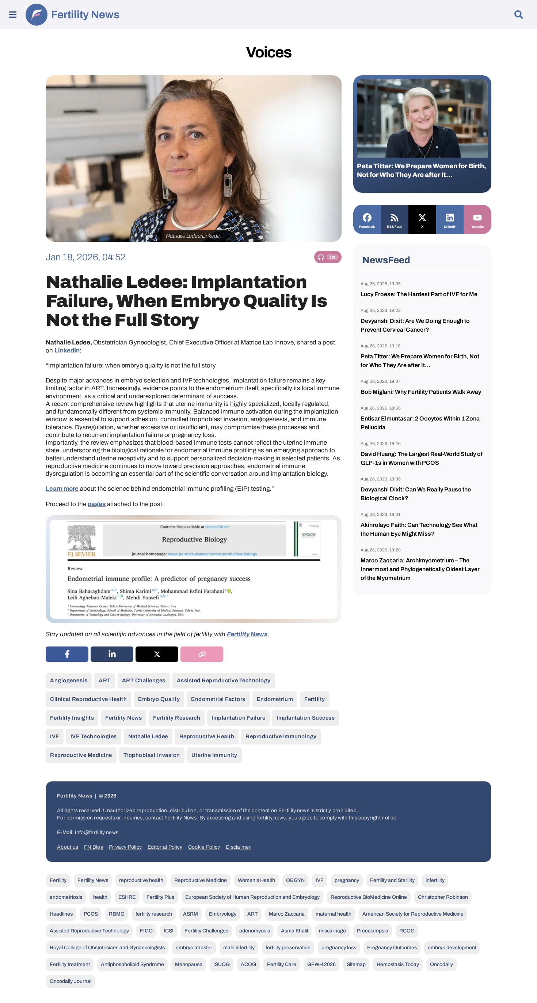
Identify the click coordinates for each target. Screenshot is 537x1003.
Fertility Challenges (206, 931)
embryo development (452, 947)
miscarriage (332, 931)
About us (67, 847)
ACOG (248, 964)
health (100, 897)
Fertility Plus (160, 897)
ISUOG (221, 964)
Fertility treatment (70, 964)
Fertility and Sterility (392, 880)
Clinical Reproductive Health (88, 699)
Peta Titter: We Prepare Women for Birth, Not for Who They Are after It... (421, 170)
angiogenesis (68, 680)
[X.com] (422, 216)
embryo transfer (194, 947)
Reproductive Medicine (81, 755)
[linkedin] (112, 654)
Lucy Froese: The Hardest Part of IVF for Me (419, 294)
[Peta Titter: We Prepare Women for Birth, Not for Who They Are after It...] (422, 118)
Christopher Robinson (443, 897)
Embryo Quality (159, 699)
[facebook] (67, 654)
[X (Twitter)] (157, 654)
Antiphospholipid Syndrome (132, 964)
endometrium (275, 699)
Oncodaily (441, 964)
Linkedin (450, 227)
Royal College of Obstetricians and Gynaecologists (107, 947)
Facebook (367, 227)
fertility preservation (288, 947)
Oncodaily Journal (70, 981)
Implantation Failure (238, 718)
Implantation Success (306, 718)
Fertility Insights (72, 718)
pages (97, 504)
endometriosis (66, 897)
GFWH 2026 (321, 964)
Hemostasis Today (398, 964)
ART (105, 680)
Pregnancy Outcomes (392, 947)
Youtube (477, 227)
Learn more (62, 488)
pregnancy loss (338, 947)
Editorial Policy (165, 847)
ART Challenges (143, 680)
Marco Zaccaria (287, 914)
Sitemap (356, 964)
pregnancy (347, 880)
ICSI (169, 931)
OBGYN (295, 880)
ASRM (190, 914)
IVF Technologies (94, 736)
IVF (54, 736)
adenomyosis (254, 931)
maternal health (333, 914)
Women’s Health (256, 880)
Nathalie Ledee (148, 736)
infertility (435, 880)
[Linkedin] (450, 216)
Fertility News (85, 14)
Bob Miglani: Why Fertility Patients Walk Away (421, 392)
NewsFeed (386, 260)
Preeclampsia (372, 931)
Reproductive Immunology (281, 736)
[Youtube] (477, 216)
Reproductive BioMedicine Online (369, 897)
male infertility (239, 947)
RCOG (407, 931)
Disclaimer (238, 847)
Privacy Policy (125, 847)
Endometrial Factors (218, 699)
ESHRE (127, 897)
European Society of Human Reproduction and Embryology (252, 897)
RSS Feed (394, 227)
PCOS (91, 914)
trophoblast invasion (151, 755)
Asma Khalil (294, 931)
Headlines (61, 914)
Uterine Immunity (214, 755)
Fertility (314, 699)
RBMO (117, 914)
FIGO (146, 931)
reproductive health (207, 736)
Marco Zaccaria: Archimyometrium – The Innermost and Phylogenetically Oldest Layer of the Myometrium (420, 569)
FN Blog (93, 847)
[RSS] (395, 216)
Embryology (222, 914)
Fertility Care (281, 964)
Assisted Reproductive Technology (224, 680)
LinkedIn (67, 350)
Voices (268, 52)
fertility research (176, 718)
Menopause (188, 964)
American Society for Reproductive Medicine (413, 914)
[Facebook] (367, 216)
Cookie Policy (204, 847)
